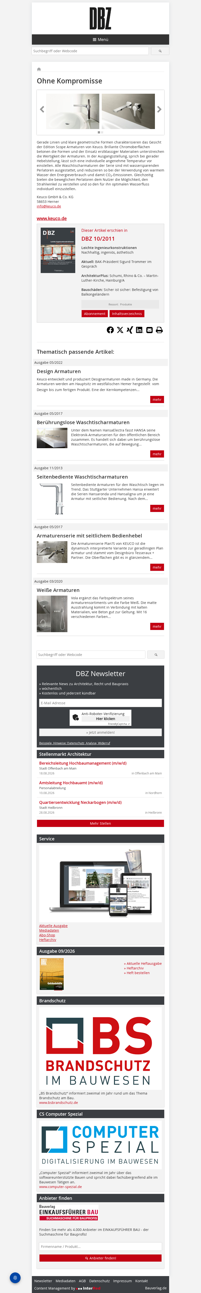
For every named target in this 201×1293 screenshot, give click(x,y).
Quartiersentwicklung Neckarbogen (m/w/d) (80, 802)
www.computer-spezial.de (60, 1186)
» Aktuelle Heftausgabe (143, 963)
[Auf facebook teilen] (110, 332)
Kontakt (141, 1281)
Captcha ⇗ (119, 724)
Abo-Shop (47, 935)
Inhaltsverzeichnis (127, 313)
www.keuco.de (52, 218)
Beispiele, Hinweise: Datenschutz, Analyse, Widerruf (74, 743)
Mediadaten (49, 930)
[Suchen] (160, 51)
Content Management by (55, 1288)
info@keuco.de (49, 206)
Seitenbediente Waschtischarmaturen (82, 476)
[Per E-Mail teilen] (149, 330)
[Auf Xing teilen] (130, 332)
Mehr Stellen (100, 823)
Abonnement (94, 313)
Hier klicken (105, 718)
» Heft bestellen (137, 972)
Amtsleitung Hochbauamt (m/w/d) (71, 782)
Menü (103, 39)
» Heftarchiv (134, 968)
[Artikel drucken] (159, 330)
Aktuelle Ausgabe (53, 925)
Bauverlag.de (156, 1288)
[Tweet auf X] (120, 332)
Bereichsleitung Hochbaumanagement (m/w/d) (82, 763)
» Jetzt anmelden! (100, 732)
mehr (157, 399)
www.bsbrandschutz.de (58, 1102)
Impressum (122, 1281)
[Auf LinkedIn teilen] (140, 332)
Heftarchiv (47, 939)
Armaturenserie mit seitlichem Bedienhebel (89, 535)
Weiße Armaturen (58, 590)
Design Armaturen (59, 371)
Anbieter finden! (102, 1258)
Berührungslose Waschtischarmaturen (83, 422)
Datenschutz (99, 1281)
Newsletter (43, 1281)
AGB (82, 1281)
